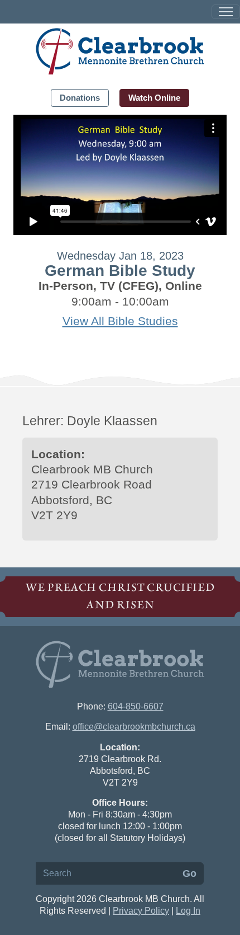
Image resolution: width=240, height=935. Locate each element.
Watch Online (154, 97)
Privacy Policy (141, 910)
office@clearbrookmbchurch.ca (134, 726)
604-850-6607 (136, 706)
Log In (188, 910)
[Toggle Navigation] (226, 11)
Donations (80, 97)
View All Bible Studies (120, 320)
